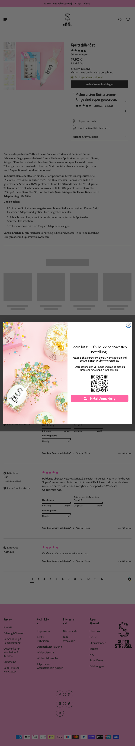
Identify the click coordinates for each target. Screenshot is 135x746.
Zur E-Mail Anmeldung (99, 398)
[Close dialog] (128, 325)
